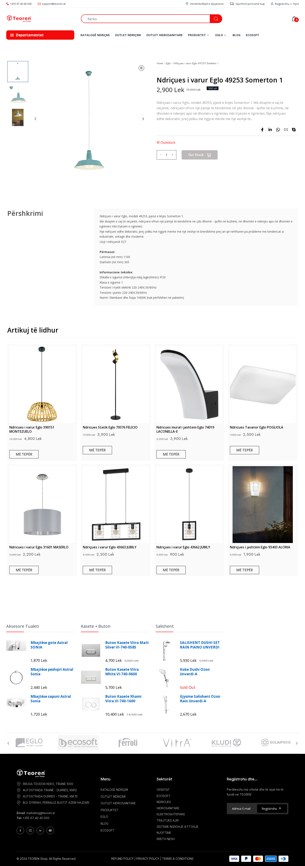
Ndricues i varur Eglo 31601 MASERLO (38, 547)
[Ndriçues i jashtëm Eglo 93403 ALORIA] (263, 504)
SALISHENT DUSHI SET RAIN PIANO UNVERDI (200, 645)
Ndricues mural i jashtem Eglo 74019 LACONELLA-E (185, 429)
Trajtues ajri (168, 820)
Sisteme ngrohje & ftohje (177, 826)
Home (160, 63)
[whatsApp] (278, 130)
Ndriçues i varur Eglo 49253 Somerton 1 (195, 63)
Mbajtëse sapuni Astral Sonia (50, 698)
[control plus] (173, 155)
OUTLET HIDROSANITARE (118, 803)
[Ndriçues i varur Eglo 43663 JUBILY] (116, 504)
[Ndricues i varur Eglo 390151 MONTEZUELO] (42, 384)
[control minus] (160, 155)
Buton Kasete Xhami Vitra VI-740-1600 (123, 698)
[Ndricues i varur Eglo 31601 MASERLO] (42, 504)
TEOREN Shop (38, 858)
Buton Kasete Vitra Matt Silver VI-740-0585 (127, 645)
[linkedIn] (270, 130)
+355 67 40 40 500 (36, 818)
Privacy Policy (147, 858)
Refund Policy (122, 858)
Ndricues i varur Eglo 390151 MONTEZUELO (31, 429)
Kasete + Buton (96, 626)
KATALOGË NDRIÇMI (114, 789)
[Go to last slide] (35, 119)
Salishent (165, 626)
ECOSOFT (108, 830)
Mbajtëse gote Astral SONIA (49, 645)
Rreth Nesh (166, 839)
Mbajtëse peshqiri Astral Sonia (51, 671)
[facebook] (262, 130)
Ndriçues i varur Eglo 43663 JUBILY (110, 547)
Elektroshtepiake (171, 814)
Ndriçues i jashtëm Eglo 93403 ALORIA (260, 547)
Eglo (168, 63)
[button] (17, 71)
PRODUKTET (109, 810)
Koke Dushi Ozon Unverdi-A (195, 671)
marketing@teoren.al (40, 813)
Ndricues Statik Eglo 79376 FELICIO (110, 427)
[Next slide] (143, 119)
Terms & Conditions (178, 858)
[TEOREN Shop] (40, 19)
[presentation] (8, 743)
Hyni (296, 4)
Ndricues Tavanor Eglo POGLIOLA (256, 427)
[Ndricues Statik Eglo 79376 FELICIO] (116, 384)
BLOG (104, 823)
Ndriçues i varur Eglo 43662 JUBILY (183, 547)
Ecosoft (164, 796)
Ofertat (163, 789)
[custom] (20, 830)
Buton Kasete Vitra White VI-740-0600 (122, 671)
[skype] (294, 130)
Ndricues (164, 802)
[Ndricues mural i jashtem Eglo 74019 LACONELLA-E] (189, 384)
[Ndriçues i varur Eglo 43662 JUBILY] (189, 504)
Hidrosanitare (168, 808)
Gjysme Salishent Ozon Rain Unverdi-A (200, 698)
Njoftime (164, 832)
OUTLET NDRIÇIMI (113, 796)
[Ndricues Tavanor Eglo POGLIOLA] (263, 384)
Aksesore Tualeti (22, 626)
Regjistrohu (282, 4)
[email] (286, 130)
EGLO (104, 816)
